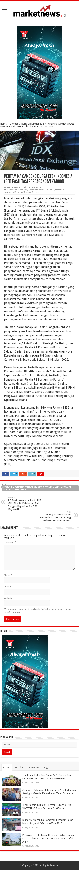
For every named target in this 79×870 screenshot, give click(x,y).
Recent (6, 767)
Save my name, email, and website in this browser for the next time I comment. (38, 611)
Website (8, 598)
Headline (59, 190)
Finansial (50, 190)
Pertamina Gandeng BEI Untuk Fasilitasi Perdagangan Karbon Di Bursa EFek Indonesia (37, 488)
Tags (46, 767)
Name (8, 575)
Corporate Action (36, 190)
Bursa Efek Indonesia (32, 123)
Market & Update (22, 192)
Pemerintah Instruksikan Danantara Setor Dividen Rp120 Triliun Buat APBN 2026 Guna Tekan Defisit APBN (48, 838)
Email (7, 586)
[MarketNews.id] (39, 10)
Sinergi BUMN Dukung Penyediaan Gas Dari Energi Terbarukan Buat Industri (55, 516)
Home (3, 123)
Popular (19, 767)
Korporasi (8, 192)
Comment (10, 542)
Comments (33, 767)
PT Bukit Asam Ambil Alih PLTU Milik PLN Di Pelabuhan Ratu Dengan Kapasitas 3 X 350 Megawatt (25, 503)
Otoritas (14, 123)
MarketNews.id (14, 187)
